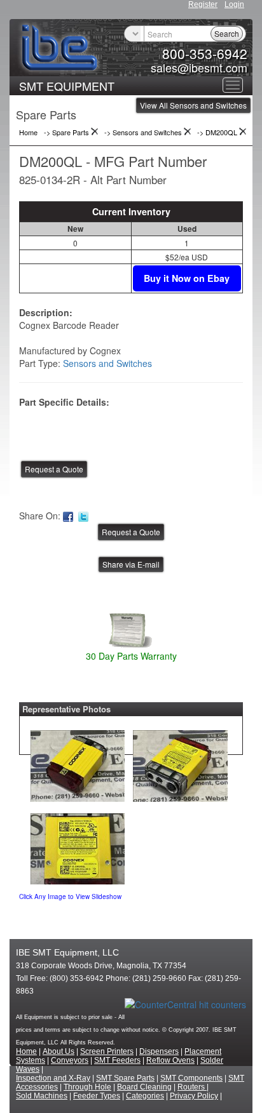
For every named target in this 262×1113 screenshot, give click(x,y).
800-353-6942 (204, 53)
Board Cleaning (144, 1087)
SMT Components (191, 1078)
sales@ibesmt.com (199, 67)
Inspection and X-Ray (53, 1078)
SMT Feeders (117, 1060)
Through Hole (87, 1087)
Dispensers (159, 1051)
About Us (58, 1051)
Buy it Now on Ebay (187, 278)
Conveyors (69, 1060)
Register (202, 4)
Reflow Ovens (170, 1060)
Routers (192, 1087)
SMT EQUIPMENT (66, 85)
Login (234, 4)
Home (26, 1051)
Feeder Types (96, 1095)
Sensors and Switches (107, 363)
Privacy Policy (194, 1095)
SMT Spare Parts (125, 1078)
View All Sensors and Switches (193, 105)
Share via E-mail (131, 564)
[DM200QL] (78, 762)
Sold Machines (41, 1095)
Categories (145, 1095)
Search (226, 33)
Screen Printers (107, 1051)
